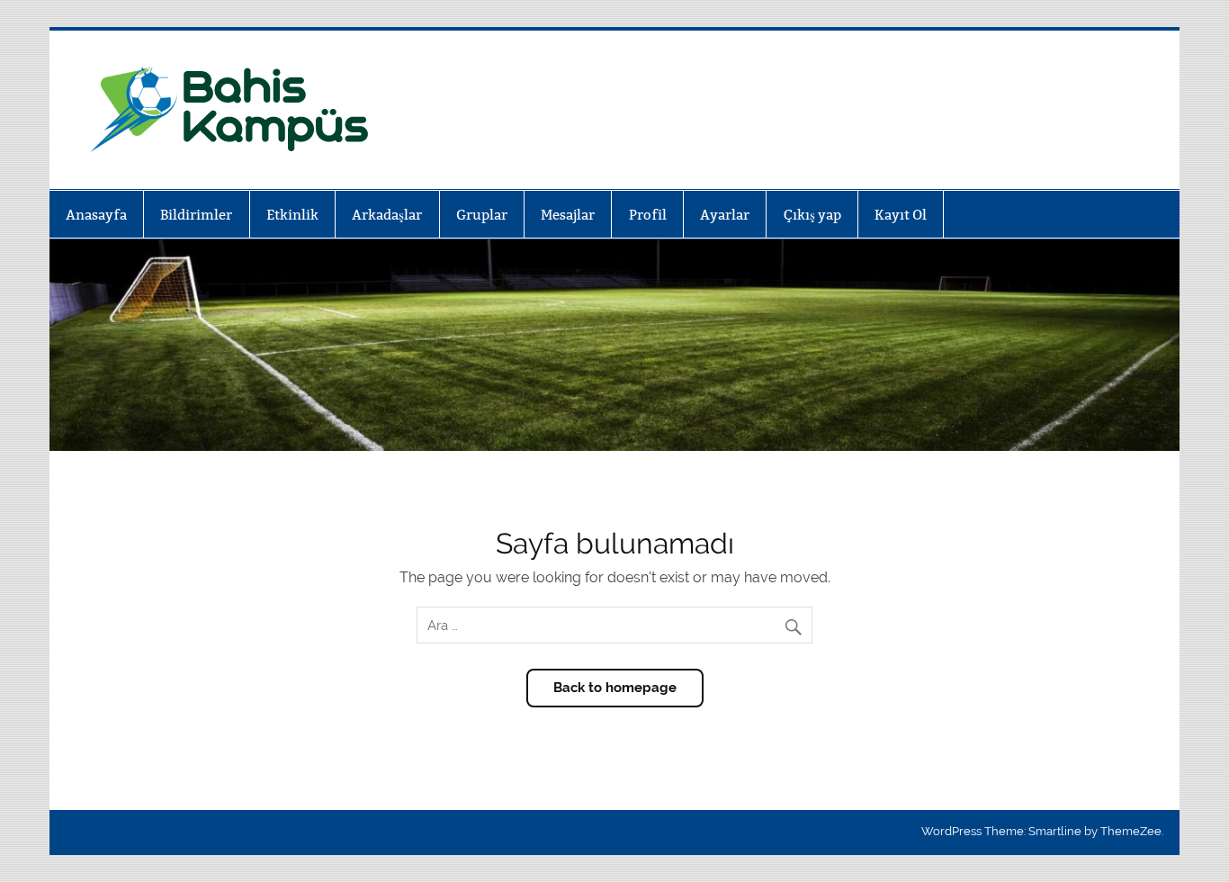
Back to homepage (615, 688)
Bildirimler (196, 214)
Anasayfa (96, 214)
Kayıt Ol (901, 214)
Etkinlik (292, 214)
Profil (648, 214)
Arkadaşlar (387, 214)
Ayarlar (724, 214)
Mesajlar (568, 214)
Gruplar (481, 214)
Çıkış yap (812, 214)
